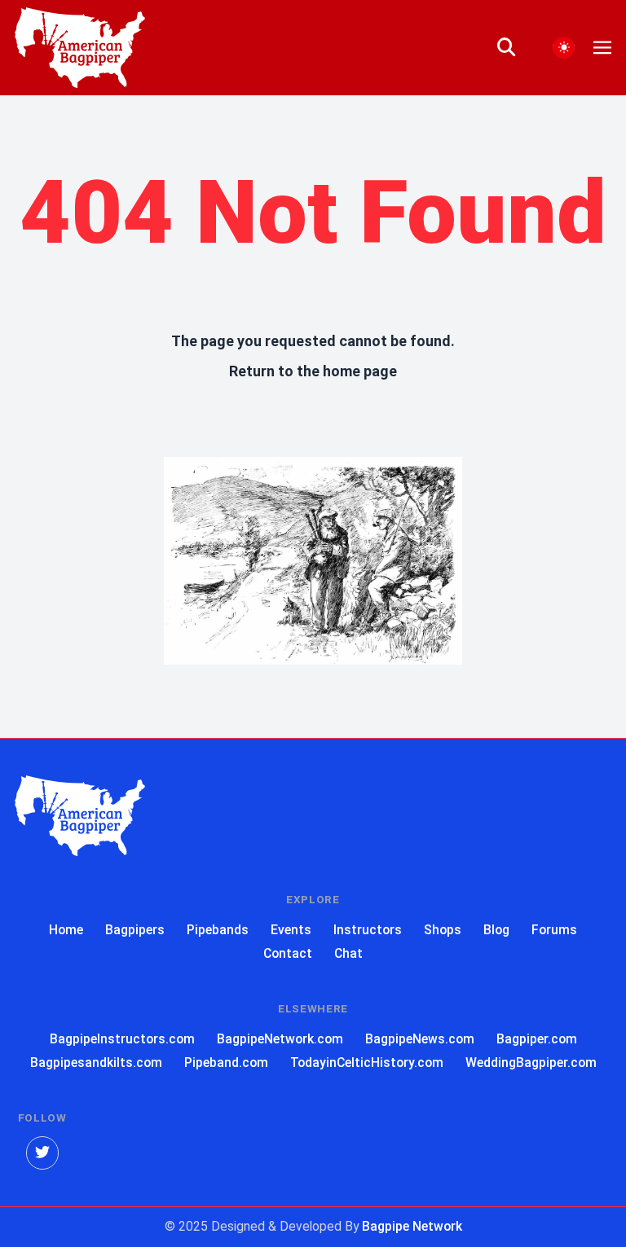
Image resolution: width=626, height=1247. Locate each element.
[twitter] (43, 1153)
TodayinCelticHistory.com (366, 1062)
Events (291, 929)
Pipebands (218, 929)
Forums (554, 929)
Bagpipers (135, 929)
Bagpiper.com (536, 1039)
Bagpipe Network (412, 1226)
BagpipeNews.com (419, 1039)
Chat (348, 953)
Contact (287, 953)
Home (66, 929)
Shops (442, 929)
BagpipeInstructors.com (122, 1039)
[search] (516, 48)
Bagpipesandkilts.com (96, 1062)
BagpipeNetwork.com (280, 1039)
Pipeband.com (226, 1062)
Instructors (367, 929)
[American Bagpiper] (80, 815)
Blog (496, 929)
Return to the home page (313, 371)
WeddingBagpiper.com (531, 1062)
